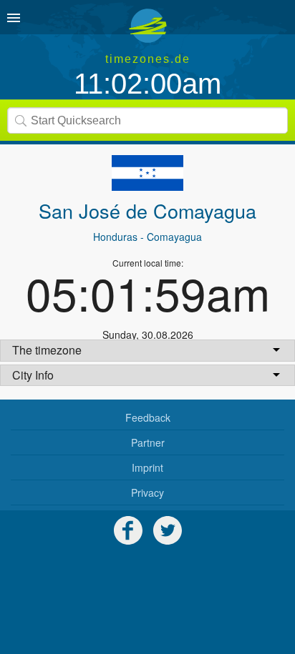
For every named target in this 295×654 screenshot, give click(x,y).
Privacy (147, 492)
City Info (33, 375)
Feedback (147, 417)
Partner (148, 442)
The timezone (47, 350)
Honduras (115, 236)
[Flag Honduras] (147, 173)
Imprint (147, 467)
